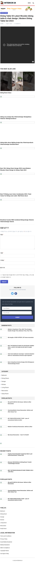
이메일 (2, 260)
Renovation (4, 390)
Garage (3, 381)
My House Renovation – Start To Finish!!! (18, 434)
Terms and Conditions (5, 536)
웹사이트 (2, 267)
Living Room (5, 387)
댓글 (1, 234)
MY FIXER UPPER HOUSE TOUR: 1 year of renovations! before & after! (18, 499)
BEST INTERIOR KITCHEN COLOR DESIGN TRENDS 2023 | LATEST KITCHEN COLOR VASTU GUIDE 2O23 (21, 347)
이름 (1, 253)
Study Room (5, 393)
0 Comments (17, 23)
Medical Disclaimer (5, 544)
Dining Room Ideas (5, 93)
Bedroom (4, 375)
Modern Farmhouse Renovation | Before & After (20, 426)
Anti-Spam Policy (4, 553)
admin (1, 23)
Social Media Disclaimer (6, 542)
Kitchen (3, 384)
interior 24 (19, 560)
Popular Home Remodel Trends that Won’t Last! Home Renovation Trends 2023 (20, 454)
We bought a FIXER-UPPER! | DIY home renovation (21, 337)
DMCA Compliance (5, 547)
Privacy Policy (3, 539)
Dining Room (4, 13)
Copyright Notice (4, 550)
